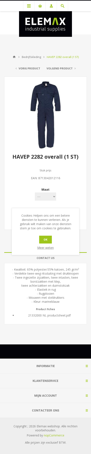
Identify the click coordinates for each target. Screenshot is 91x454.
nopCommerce (54, 435)
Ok (45, 239)
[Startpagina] (14, 57)
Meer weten (45, 248)
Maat (45, 189)
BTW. (62, 442)
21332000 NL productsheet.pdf (49, 315)
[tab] (45, 258)
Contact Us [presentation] (46, 258)
